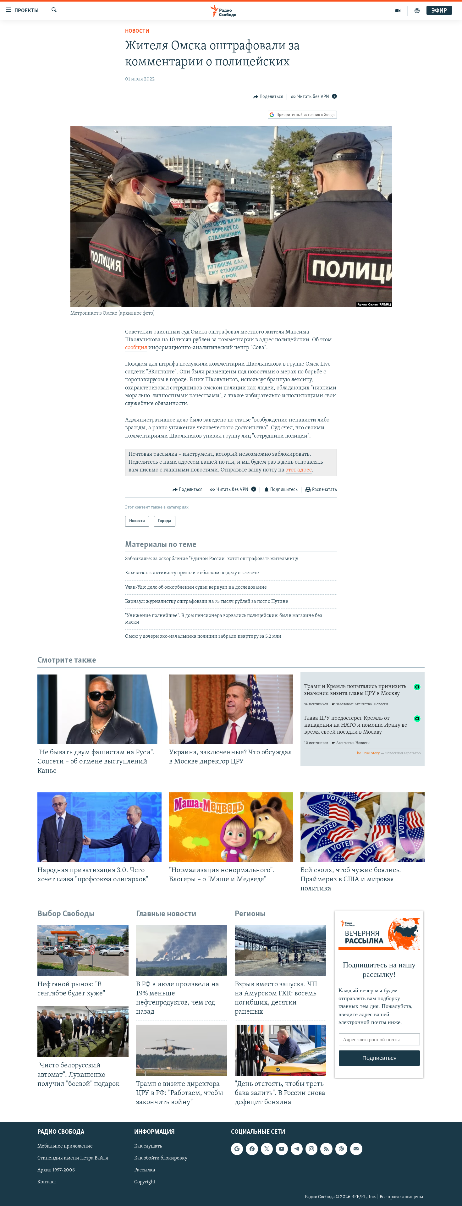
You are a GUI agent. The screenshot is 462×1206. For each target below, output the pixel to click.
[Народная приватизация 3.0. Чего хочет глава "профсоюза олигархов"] (99, 827)
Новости (137, 31)
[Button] (268, 97)
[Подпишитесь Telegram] (297, 1149)
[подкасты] (417, 10)
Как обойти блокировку (160, 1158)
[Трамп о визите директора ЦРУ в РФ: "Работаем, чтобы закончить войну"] (181, 1050)
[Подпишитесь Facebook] (252, 1149)
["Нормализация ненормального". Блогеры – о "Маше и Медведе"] (231, 827)
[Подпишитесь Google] (237, 1149)
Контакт (46, 1182)
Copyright (144, 1182)
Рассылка (144, 1170)
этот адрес (299, 470)
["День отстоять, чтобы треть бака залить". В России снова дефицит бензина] (280, 1050)
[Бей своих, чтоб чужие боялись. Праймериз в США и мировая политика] (362, 827)
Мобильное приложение (65, 1146)
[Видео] (398, 10)
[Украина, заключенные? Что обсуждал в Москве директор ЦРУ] (231, 709)
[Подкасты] (341, 1149)
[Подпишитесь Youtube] (282, 1149)
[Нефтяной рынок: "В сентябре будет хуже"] (83, 950)
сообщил (136, 348)
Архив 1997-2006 (56, 1170)
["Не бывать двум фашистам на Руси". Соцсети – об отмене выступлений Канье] (99, 709)
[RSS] (326, 1149)
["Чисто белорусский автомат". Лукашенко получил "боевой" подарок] (83, 1031)
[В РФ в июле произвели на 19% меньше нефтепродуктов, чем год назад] (181, 950)
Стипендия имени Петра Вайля (72, 1158)
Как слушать (148, 1146)
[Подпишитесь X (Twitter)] (267, 1149)
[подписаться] (356, 1149)
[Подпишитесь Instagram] (311, 1149)
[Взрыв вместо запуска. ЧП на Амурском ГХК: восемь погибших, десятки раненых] (280, 950)
